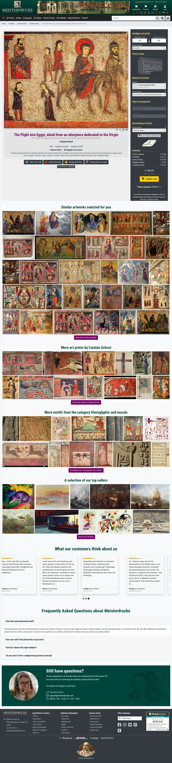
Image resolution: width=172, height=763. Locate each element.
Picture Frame (49, 18)
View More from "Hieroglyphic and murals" (86, 470)
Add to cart (150, 179)
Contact (85, 18)
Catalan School (34, 24)
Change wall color (74, 162)
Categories (27, 18)
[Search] (157, 18)
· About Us (35, 733)
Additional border (137, 45)
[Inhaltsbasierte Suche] (162, 18)
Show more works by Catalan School (86, 402)
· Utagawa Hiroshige (95, 727)
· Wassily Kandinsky (95, 724)
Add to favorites (54, 162)
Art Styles (37, 18)
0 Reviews (70, 167)
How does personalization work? (20, 621)
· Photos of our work (67, 727)
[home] (3, 18)
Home (4, 24)
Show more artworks (86, 537)
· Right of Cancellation (39, 727)
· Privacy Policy (37, 724)
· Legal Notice (36, 719)
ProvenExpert (19, 589)
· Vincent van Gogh (95, 716)
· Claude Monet (94, 719)
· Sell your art (65, 719)
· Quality (63, 724)
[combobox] (149, 48)
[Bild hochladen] (167, 18)
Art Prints (10, 18)
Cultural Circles (22, 24)
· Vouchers (64, 730)
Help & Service (74, 18)
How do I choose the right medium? (21, 647)
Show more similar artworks (86, 337)
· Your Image (65, 716)
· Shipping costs (66, 722)
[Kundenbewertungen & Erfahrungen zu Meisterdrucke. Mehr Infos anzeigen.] (157, 721)
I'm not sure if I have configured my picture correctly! (29, 655)
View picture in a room (98, 162)
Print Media (61, 18)
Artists (18, 18)
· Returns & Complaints (39, 730)
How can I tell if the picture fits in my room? (25, 639)
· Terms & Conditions (38, 722)
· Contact (35, 716)
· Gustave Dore (94, 730)
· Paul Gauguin (94, 722)
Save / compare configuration (150, 136)
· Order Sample (65, 733)
